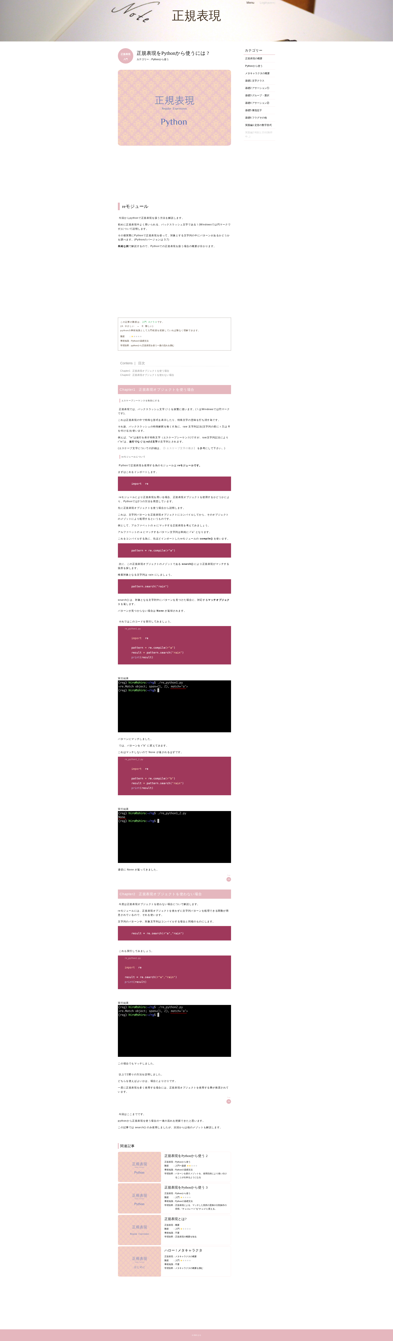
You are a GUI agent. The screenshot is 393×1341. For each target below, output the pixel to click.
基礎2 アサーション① (257, 88)
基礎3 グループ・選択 (257, 95)
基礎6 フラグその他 (256, 117)
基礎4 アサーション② (257, 103)
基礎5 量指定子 (253, 110)
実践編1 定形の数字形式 (258, 125)
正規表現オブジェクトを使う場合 (150, 371)
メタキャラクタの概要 (257, 73)
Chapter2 (125, 375)
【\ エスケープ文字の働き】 (179, 448)
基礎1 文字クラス (254, 80)
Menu (250, 2)
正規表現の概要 (253, 58)
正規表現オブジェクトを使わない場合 (153, 375)
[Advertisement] (174, 176)
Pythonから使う (254, 66)
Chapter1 (125, 371)
